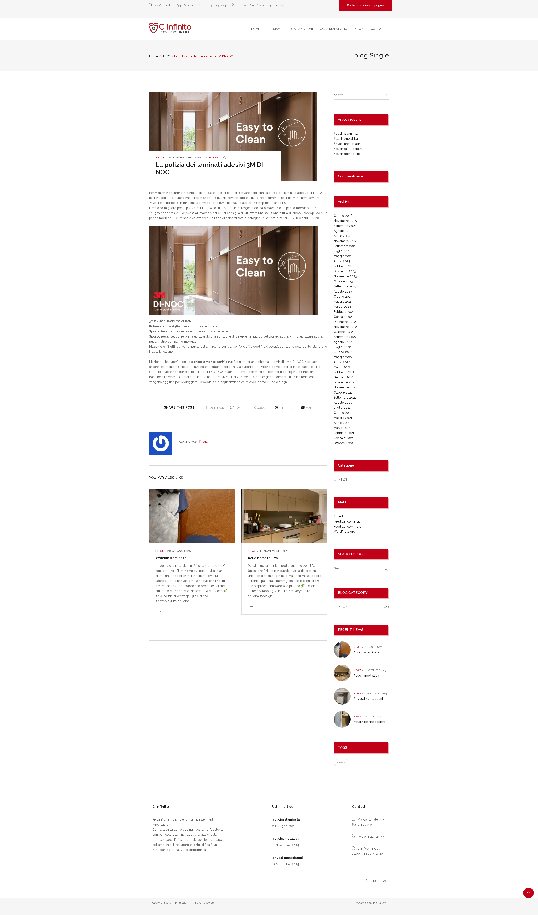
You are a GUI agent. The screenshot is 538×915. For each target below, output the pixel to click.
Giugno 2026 (343, 215)
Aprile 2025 (342, 236)
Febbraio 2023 (344, 311)
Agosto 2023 (343, 291)
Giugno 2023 (343, 296)
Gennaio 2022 (344, 377)
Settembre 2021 (345, 397)
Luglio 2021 (342, 407)
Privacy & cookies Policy (370, 902)
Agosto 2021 (343, 402)
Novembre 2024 (345, 241)
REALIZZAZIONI (301, 29)
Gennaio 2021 (343, 438)
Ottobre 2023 (343, 281)
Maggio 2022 (343, 357)
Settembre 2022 (345, 337)
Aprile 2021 (342, 422)
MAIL (309, 408)
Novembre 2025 (345, 220)
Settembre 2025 (345, 225)
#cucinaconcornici (347, 154)
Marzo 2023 (342, 306)
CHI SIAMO (275, 29)
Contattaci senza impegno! (366, 5)
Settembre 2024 (345, 246)
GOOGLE (263, 408)
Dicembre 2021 (345, 382)
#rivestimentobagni (347, 143)
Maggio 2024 (343, 256)
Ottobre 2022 (343, 332)
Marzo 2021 (342, 428)
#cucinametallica (263, 558)
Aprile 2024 (342, 261)
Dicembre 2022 (345, 321)
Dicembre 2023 (345, 271)
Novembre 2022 (345, 326)
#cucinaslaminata (170, 558)
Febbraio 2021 (344, 433)
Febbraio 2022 (344, 372)
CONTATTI (378, 29)
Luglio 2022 (342, 347)
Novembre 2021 (345, 387)
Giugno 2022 (343, 352)
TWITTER (241, 408)
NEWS (359, 29)
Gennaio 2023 (344, 316)
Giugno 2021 (343, 412)
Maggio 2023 (343, 301)
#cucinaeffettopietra (348, 148)
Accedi (339, 516)
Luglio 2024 (342, 251)
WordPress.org (344, 531)
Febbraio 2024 (344, 266)
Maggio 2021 (343, 417)
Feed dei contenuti (347, 521)
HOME (255, 29)
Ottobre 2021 (343, 392)
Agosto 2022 (343, 342)
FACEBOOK (216, 408)
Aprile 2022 (342, 362)
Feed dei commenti (348, 526)
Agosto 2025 (343, 231)
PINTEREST (287, 408)
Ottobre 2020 (343, 443)
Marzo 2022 (342, 367)
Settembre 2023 (345, 286)
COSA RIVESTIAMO (333, 29)
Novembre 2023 (345, 276)
